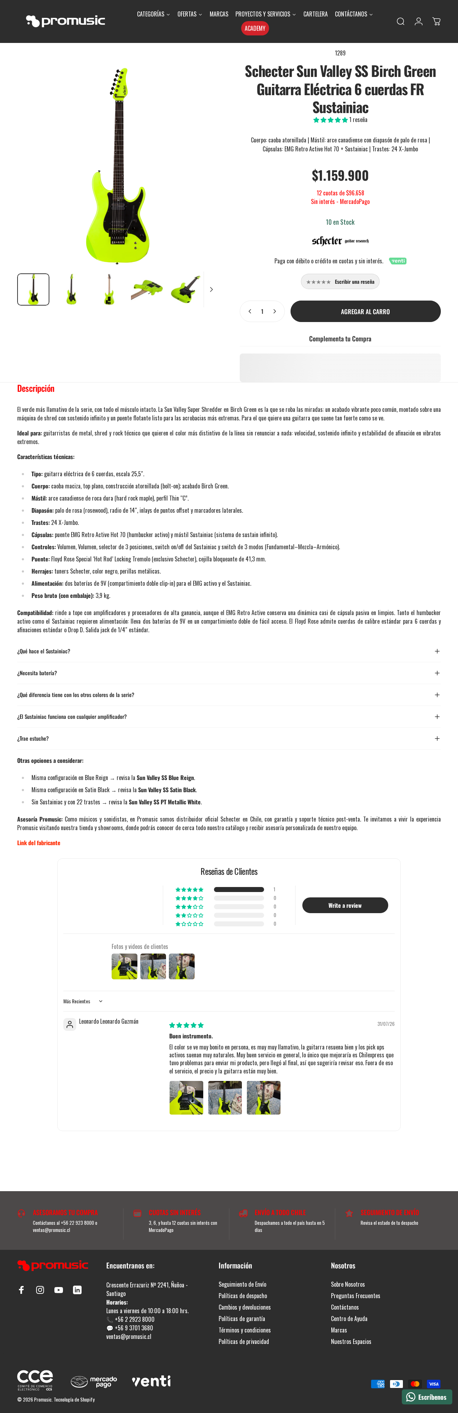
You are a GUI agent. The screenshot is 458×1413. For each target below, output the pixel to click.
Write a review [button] (345, 905)
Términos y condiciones (245, 1330)
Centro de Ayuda (349, 1318)
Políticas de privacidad (244, 1341)
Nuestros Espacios (351, 1341)
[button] (331, 119)
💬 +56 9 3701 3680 (129, 1328)
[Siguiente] (200, 158)
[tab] (35, 389)
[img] (186, 1024)
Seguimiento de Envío (242, 1284)
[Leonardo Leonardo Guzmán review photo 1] (186, 1098)
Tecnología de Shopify (74, 1399)
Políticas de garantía (242, 1318)
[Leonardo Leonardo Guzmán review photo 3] (264, 1098)
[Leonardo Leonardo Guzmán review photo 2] (225, 1098)
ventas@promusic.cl (128, 1336)
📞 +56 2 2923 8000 (130, 1319)
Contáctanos (345, 1307)
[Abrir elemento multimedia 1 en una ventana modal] (117, 167)
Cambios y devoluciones (245, 1307)
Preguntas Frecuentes (355, 1295)
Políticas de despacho (243, 1295)
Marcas (339, 1330)
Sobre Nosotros (348, 1284)
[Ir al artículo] (33, 289)
